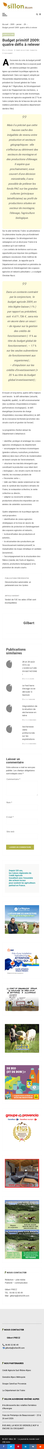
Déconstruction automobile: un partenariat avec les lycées (18, 584)
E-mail (10, 817)
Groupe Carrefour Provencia (14, 1383)
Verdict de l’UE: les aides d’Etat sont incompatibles (20, 601)
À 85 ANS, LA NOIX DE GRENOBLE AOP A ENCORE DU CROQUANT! (20, 1427)
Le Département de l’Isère (13, 1390)
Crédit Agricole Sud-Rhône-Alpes (16, 1370)
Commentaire (13, 779)
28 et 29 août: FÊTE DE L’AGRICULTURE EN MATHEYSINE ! (29, 668)
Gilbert (10, 53)
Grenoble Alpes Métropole (13, 1377)
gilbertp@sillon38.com (15, 1348)
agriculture (8, 34)
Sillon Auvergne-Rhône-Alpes (21, 1399)
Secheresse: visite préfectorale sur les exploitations (28, 733)
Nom (9, 802)
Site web (10, 831)
